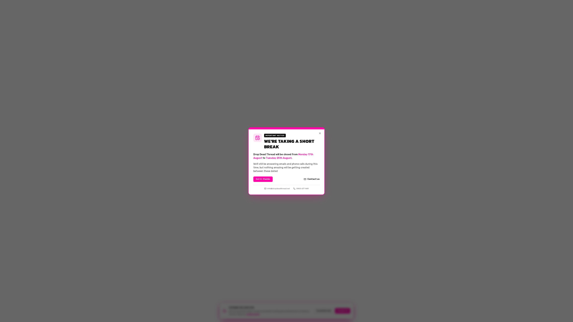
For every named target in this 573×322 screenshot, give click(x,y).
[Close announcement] (320, 133)
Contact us (313, 179)
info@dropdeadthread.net (278, 189)
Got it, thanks (263, 179)
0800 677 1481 (302, 189)
